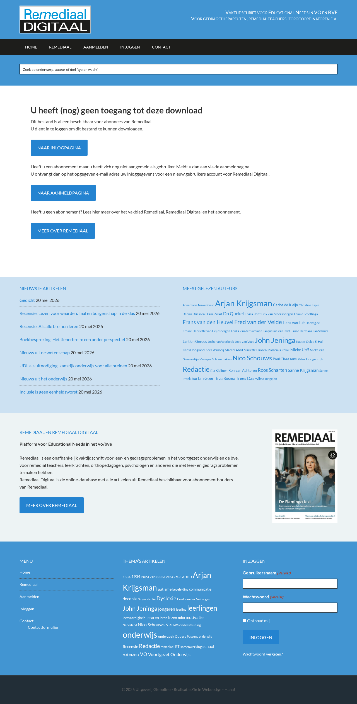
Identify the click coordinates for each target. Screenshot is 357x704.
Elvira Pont (252, 314)
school (208, 646)
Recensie (130, 646)
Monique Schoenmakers (215, 359)
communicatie (200, 589)
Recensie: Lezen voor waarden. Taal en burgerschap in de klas (77, 313)
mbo (181, 617)
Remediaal (29, 584)
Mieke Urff (299, 349)
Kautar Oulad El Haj (309, 341)
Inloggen (27, 608)
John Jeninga (275, 340)
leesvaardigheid (134, 618)
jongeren (166, 608)
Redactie (196, 369)
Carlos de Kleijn (285, 305)
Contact (26, 620)
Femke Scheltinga (306, 314)
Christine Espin (309, 305)
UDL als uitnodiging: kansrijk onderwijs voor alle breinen (73, 365)
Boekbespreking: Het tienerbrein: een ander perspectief (72, 339)
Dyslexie (166, 598)
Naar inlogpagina (59, 147)
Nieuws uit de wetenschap (45, 352)
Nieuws (171, 624)
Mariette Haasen (255, 350)
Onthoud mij (258, 620)
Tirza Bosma (224, 378)
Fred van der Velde (258, 322)
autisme (165, 589)
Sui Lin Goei (202, 378)
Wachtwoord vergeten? (263, 654)
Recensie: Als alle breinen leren (49, 326)
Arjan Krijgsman (243, 303)
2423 (169, 577)
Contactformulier (43, 627)
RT (177, 646)
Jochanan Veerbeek (221, 341)
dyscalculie (148, 599)
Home (25, 572)
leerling (181, 609)
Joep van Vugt (244, 341)
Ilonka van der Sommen (246, 331)
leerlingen (202, 608)
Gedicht (27, 300)
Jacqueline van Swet (276, 331)
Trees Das (245, 378)
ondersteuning (190, 625)
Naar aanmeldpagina (63, 192)
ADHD (187, 577)
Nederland (130, 625)
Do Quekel (233, 313)
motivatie (195, 617)
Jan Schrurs (320, 331)
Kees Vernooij (215, 350)
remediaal (167, 647)
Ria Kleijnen (219, 370)
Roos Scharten (272, 370)
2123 (153, 577)
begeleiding (180, 589)
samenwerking (191, 647)
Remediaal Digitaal (67, 19)
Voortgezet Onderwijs (169, 654)
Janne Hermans (301, 331)
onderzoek (166, 636)
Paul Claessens (285, 359)
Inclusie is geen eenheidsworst (49, 391)
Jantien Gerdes (195, 341)
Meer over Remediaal (62, 230)
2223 (161, 577)
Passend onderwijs (199, 636)
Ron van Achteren (242, 370)
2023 (145, 577)
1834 (127, 577)
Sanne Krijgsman (303, 370)
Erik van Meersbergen (277, 314)
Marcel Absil (234, 350)
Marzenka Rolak (278, 350)
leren (163, 618)
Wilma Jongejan (266, 378)
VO (143, 654)
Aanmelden (29, 596)
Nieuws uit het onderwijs (43, 378)
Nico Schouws (252, 358)
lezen (172, 617)
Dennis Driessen (194, 314)
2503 (177, 577)
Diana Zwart (214, 314)
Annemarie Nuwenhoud (198, 305)
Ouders (180, 636)
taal (125, 655)
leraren (152, 617)
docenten (131, 598)
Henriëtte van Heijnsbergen (211, 331)
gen (207, 599)
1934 (135, 576)
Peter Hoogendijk (310, 359)
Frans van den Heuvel (208, 322)
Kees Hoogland (194, 350)
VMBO (134, 655)
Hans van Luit (294, 323)
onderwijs (140, 634)
